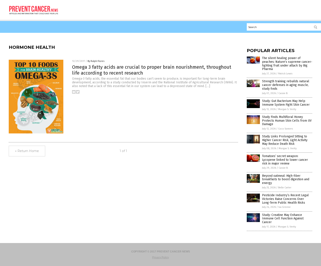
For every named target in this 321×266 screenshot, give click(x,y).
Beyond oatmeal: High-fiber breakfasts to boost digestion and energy (285, 179)
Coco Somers (285, 128)
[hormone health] (34, 15)
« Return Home (27, 151)
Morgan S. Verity (287, 109)
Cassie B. (283, 93)
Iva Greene (284, 207)
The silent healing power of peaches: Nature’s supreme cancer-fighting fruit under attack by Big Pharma (287, 63)
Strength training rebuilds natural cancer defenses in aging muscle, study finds (285, 85)
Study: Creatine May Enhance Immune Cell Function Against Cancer (283, 218)
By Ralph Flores (96, 61)
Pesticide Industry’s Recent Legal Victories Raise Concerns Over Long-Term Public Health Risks (285, 199)
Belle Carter (284, 187)
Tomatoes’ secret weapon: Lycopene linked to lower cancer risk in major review (285, 159)
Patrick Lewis (285, 73)
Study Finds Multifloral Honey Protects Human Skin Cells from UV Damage (287, 120)
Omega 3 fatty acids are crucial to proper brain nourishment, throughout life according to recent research (151, 70)
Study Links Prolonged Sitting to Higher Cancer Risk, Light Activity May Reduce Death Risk (284, 140)
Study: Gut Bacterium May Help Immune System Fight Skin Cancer (286, 103)
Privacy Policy (160, 257)
